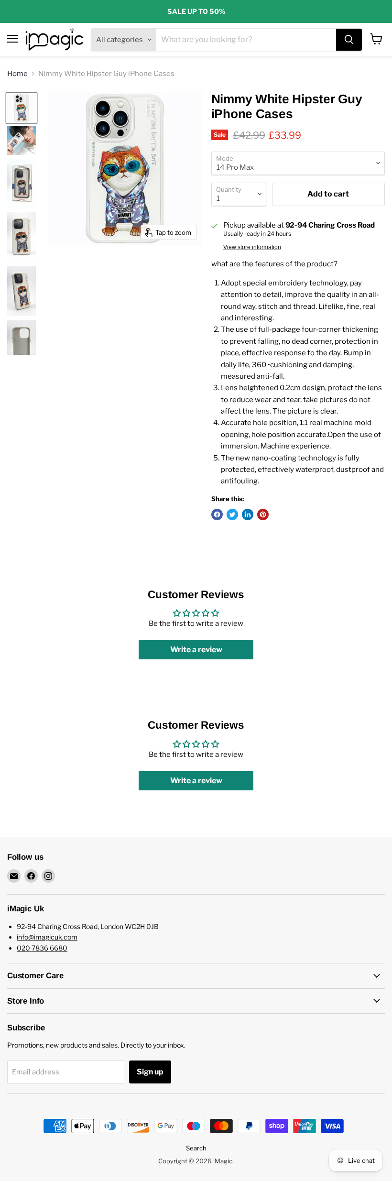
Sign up (150, 1071)
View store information (252, 247)
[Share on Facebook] (217, 514)
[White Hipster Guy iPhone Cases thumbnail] (21, 140)
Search (196, 1148)
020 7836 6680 (42, 948)
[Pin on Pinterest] (263, 514)
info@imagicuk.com (47, 937)
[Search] (349, 40)
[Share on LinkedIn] (247, 514)
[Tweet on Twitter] (232, 514)
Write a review (196, 649)
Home (17, 74)
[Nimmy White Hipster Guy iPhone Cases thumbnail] (21, 108)
